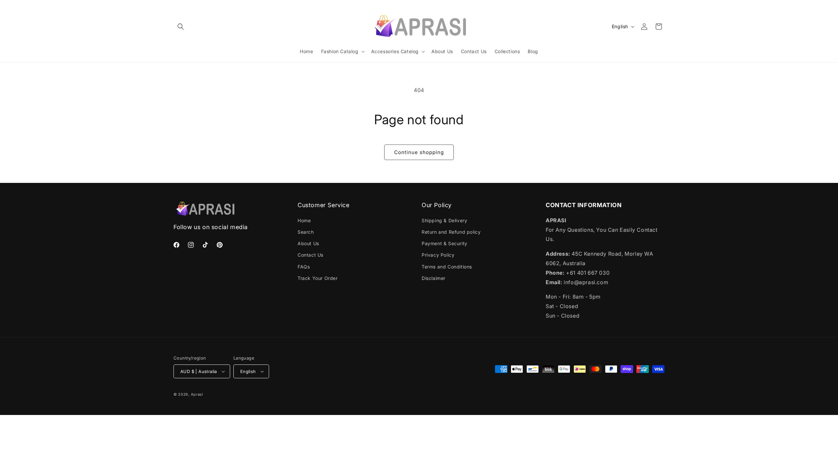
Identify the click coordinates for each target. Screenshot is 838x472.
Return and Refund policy (451, 232)
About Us (308, 243)
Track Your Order (318, 278)
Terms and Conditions (447, 266)
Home (304, 220)
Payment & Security (444, 243)
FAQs (304, 266)
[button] (180, 26)
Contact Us (310, 255)
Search (306, 232)
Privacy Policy (438, 255)
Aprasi (197, 394)
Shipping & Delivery (444, 220)
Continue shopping (419, 152)
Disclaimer (434, 278)
